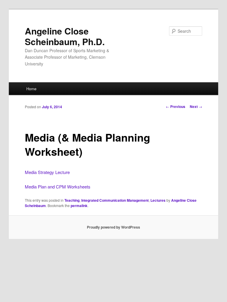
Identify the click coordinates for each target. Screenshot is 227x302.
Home (31, 88)
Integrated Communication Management (115, 200)
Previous (175, 106)
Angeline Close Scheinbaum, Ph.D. (65, 36)
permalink (79, 205)
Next (196, 106)
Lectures (158, 200)
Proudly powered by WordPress (113, 227)
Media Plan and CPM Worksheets (57, 186)
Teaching (72, 200)
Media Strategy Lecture (47, 172)
